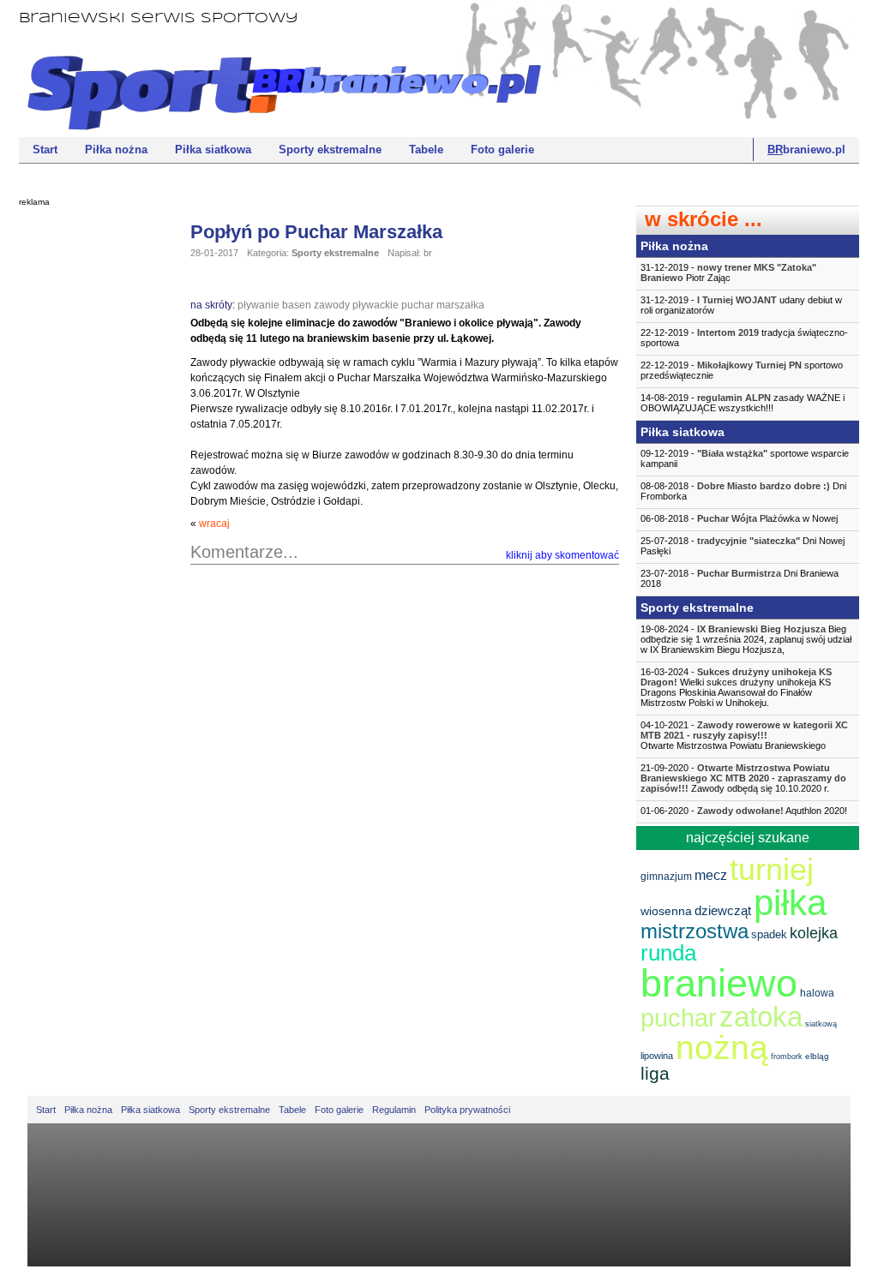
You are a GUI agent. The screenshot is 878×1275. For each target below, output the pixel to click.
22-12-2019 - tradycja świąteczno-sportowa (744, 337)
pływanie (259, 305)
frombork (787, 1056)
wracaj (214, 524)
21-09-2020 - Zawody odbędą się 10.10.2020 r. (743, 778)
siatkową (821, 1024)
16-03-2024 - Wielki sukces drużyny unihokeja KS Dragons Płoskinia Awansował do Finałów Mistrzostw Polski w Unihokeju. (736, 687)
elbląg (817, 1056)
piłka (790, 903)
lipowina (656, 1056)
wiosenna (666, 911)
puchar (678, 1018)
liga (655, 1073)
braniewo (718, 983)
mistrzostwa (694, 931)
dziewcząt (723, 910)
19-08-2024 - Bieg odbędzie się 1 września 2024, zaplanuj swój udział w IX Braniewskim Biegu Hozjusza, (745, 639)
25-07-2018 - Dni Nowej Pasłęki (742, 546)
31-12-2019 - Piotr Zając (728, 272)
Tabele (426, 149)
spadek (769, 934)
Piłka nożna (116, 149)
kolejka (814, 933)
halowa (817, 993)
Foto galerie (502, 149)
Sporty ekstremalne (330, 149)
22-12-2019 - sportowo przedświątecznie (741, 370)
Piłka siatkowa (213, 149)
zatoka (761, 1017)
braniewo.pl (806, 149)
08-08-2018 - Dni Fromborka (743, 491)
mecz (711, 875)
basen (296, 305)
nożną (722, 1047)
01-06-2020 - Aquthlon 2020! (743, 810)
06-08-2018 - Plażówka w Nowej (739, 518)
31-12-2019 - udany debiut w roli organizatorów (741, 305)
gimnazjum (666, 877)
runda (668, 953)
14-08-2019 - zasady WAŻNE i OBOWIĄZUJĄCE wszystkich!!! (742, 402)
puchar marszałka (442, 305)
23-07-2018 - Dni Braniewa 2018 (739, 578)
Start (45, 149)
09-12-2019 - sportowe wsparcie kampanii (744, 458)
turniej (772, 869)
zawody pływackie (356, 305)
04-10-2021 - (744, 735)
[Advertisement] (87, 475)
